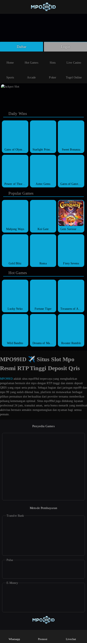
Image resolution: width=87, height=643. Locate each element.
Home (10, 62)
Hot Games (31, 62)
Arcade (31, 77)
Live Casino (74, 62)
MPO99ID (6, 378)
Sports (10, 77)
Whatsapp (14, 639)
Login (65, 47)
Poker (52, 77)
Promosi (43, 639)
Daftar (22, 47)
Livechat (71, 639)
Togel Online (74, 77)
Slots (53, 62)
